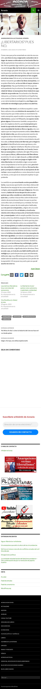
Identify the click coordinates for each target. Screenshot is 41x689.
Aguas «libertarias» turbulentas (11, 541)
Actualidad (5, 606)
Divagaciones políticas (8, 555)
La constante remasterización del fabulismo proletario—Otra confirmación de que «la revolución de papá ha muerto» (19, 560)
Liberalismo (6, 319)
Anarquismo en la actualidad (11, 38)
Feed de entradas (6, 581)
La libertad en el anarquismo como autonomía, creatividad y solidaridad (28, 288)
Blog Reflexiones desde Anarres (12, 665)
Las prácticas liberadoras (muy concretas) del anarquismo (9, 288)
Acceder (4, 577)
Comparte (5, 274)
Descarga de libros (7, 622)
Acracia (4, 10)
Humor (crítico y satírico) (10, 634)
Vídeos (3, 653)
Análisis (3, 614)
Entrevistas (5, 630)
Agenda (3, 610)
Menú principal (38, 10)
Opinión (25, 38)
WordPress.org (6, 588)
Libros (3, 638)
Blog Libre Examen (7, 669)
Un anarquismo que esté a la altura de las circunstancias (19, 545)
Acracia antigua (6, 657)
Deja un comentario (19, 49)
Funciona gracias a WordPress (9, 686)
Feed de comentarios (8, 584)
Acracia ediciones (7, 602)
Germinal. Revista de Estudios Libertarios (15, 661)
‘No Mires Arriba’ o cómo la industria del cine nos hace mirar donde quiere (20, 330)
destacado (17, 316)
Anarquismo (7, 316)
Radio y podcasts (7, 649)
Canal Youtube (6, 618)
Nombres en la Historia (9, 641)
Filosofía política (29, 316)
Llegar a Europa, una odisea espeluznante (14, 339)
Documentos (5, 626)
